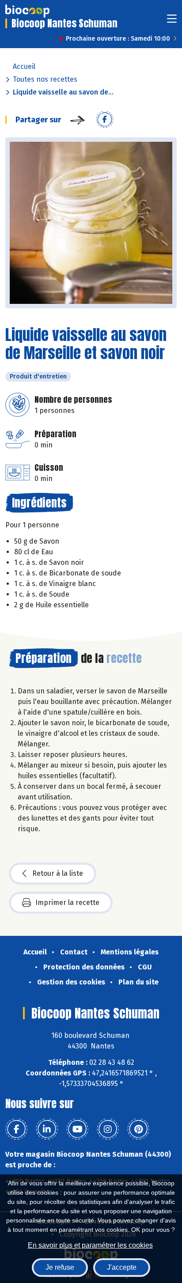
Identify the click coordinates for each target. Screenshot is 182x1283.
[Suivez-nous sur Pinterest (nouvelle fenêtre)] (138, 1129)
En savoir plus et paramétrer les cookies (90, 1245)
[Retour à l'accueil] (27, 11)
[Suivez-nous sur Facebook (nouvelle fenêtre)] (16, 1129)
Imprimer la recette (67, 902)
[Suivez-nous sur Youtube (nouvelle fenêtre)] (77, 1129)
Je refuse (60, 1267)
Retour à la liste (57, 873)
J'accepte (121, 1267)
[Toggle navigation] (172, 21)
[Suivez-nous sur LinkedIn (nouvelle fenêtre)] (47, 1129)
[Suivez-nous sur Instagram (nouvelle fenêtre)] (108, 1129)
